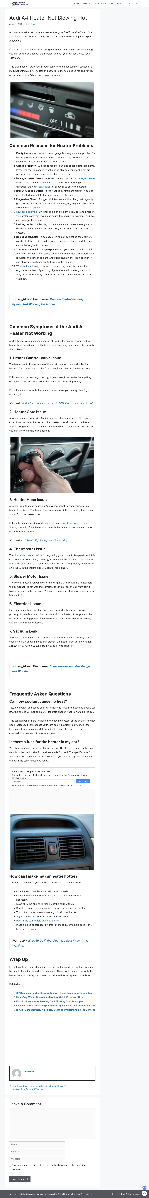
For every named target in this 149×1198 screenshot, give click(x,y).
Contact (136, 1194)
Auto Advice (116, 3)
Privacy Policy (125, 1194)
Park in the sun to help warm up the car (38, 920)
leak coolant (44, 186)
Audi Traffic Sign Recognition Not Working (44, 540)
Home (114, 1194)
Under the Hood (80, 3)
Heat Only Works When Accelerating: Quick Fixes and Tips (49, 997)
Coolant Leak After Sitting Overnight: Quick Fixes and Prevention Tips (55, 1005)
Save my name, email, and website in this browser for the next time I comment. (49, 1167)
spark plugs (28, 266)
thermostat (20, 555)
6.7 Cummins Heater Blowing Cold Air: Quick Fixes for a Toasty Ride (54, 993)
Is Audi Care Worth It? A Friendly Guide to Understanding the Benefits (55, 1009)
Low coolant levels (26, 211)
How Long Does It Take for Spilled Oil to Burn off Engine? (39, 1086)
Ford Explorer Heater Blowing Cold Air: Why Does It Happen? (50, 1001)
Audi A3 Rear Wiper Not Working (27, 1089)
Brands (131, 3)
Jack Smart (29, 1071)
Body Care (99, 3)
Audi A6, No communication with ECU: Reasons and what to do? (57, 403)
